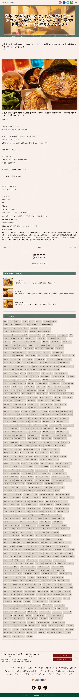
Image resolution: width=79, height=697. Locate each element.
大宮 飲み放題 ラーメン (10, 633)
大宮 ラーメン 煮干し (37, 363)
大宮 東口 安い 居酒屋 (25, 456)
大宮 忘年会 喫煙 (9, 435)
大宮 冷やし (61, 626)
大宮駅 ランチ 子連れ (52, 556)
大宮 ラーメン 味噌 (9, 352)
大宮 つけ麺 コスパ (35, 584)
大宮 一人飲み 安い (51, 418)
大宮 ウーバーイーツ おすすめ (24, 532)
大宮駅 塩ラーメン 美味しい (65, 563)
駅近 (71, 335)
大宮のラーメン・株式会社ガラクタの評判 (40, 331)
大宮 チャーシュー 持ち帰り (20, 342)
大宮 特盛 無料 (49, 629)
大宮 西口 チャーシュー (10, 522)
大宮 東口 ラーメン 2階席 (57, 487)
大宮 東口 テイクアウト (10, 456)
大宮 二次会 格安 (49, 428)
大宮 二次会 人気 (36, 432)
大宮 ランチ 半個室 (39, 532)
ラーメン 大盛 (67, 612)
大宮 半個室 (35, 601)
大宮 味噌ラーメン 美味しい (11, 411)
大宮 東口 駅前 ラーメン (67, 556)
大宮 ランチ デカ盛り (37, 511)
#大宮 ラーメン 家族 (39, 264)
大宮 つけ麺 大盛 (55, 356)
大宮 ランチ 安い (48, 508)
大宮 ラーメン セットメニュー (26, 595)
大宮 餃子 (41, 390)
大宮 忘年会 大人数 (20, 439)
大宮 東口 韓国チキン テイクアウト (38, 487)
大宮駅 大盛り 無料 (45, 522)
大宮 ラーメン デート (42, 577)
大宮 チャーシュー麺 (27, 359)
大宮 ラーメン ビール (54, 408)
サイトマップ (68, 674)
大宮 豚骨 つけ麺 (46, 439)
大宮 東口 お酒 (54, 466)
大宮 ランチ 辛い (28, 349)
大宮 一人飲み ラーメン (10, 421)
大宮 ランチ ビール (9, 539)
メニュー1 (31, 321)
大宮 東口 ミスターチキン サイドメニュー (15, 487)
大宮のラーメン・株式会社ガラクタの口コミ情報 (16, 331)
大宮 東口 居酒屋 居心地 (11, 477)
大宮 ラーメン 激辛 (9, 515)
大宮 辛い (66, 598)
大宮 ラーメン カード (23, 570)
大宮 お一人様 (70, 376)
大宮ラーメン (32, 335)
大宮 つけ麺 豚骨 (48, 605)
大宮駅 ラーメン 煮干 (23, 553)
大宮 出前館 (22, 404)
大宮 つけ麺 (18, 449)
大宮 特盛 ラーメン (34, 626)
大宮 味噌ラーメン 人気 (60, 439)
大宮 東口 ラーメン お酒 (46, 494)
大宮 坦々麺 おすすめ (47, 404)
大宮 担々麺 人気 (9, 418)
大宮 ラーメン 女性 (40, 536)
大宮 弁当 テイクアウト (61, 373)
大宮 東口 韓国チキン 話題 (11, 505)
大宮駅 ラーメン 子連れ (24, 556)
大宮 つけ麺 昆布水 (55, 601)
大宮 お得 (28, 615)
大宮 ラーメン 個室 (38, 581)
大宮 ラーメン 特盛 (9, 598)
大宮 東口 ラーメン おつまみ (29, 505)
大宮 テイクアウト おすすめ (58, 525)
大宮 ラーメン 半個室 (45, 560)
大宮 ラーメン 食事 (32, 560)
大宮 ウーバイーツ (51, 359)
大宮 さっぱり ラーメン (27, 394)
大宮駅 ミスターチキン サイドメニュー (54, 518)
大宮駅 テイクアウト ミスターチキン (32, 518)
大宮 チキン (54, 591)
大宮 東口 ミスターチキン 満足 (41, 473)
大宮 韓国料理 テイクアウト (22, 446)
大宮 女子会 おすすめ (49, 421)
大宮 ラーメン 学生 (24, 588)
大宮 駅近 (29, 636)
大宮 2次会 (70, 626)
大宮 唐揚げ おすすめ (10, 415)
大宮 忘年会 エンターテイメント (50, 435)
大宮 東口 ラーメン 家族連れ (12, 498)
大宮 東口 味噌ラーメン (41, 453)
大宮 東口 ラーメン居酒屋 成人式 (31, 498)
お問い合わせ (34, 328)
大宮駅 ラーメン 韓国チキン (53, 515)
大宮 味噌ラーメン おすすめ (38, 408)
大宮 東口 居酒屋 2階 (37, 501)
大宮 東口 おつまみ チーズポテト (28, 460)
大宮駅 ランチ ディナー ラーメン (28, 522)
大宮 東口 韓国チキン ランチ (35, 484)
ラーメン (11, 321)
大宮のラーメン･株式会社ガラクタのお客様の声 (15, 335)
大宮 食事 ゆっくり (52, 532)
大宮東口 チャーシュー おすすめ (50, 449)
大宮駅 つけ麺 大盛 (50, 563)
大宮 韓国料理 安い (37, 446)
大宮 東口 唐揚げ (54, 411)
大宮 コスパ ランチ (9, 570)
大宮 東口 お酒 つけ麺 (10, 460)
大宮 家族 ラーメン (33, 404)
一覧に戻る (39, 247)
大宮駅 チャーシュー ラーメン (55, 345)
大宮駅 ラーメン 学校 (25, 581)
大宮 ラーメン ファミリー (11, 373)
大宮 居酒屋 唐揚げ (66, 411)
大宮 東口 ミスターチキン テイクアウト (56, 501)
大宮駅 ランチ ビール (23, 539)
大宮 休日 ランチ (51, 390)
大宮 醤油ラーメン (31, 633)
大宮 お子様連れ (22, 345)
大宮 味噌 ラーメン (54, 394)
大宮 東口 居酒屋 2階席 (62, 494)
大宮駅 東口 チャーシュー (62, 505)
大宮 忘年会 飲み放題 (49, 432)
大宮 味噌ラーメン (22, 352)
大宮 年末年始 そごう (25, 491)
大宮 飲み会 (22, 577)
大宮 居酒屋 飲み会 (30, 591)
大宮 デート (27, 601)
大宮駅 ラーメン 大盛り (65, 553)
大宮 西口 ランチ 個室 (64, 359)
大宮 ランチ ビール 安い (38, 539)
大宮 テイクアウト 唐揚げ (11, 428)
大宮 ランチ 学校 (65, 529)
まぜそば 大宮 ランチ (10, 363)
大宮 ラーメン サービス (38, 588)
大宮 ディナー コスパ (24, 543)
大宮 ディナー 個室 (9, 626)
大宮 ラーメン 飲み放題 (10, 584)
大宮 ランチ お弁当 (53, 370)
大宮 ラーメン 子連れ (27, 536)
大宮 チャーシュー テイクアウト (54, 615)
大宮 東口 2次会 (54, 453)
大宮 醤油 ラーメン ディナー (53, 550)
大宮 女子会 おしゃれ (63, 421)
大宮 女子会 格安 (36, 421)
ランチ (59, 335)
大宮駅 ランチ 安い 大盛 (62, 508)
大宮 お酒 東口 (66, 595)
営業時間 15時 (19, 356)
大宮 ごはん (44, 601)
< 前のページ (6, 247)
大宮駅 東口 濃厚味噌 (23, 501)
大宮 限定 (61, 380)
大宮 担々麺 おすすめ (60, 404)
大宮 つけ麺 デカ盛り (64, 581)
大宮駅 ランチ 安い (9, 511)
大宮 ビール (35, 376)
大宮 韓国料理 (66, 442)
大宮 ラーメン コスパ (10, 543)
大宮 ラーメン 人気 (24, 376)
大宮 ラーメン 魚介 (17, 387)
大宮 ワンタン (69, 629)
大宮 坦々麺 (21, 508)
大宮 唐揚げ (31, 577)
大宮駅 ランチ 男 (20, 560)
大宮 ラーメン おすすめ (47, 463)
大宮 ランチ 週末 (32, 612)
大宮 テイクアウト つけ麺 (40, 411)
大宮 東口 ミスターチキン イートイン (14, 484)
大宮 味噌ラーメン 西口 (10, 404)
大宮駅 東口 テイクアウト (46, 505)
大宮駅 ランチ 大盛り (23, 511)
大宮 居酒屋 (62, 446)
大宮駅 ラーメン (21, 401)
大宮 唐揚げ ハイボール (38, 415)
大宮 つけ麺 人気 (9, 546)
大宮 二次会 (42, 598)
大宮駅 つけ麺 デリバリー (28, 525)
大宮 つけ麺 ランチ (9, 619)
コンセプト (18, 321)
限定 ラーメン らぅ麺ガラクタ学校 (44, 349)
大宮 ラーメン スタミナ (10, 622)
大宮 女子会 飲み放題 (55, 425)
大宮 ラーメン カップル (57, 577)
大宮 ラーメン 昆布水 (37, 608)
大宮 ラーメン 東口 (66, 588)
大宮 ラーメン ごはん (10, 595)
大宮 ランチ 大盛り (50, 511)
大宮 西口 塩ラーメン (34, 373)
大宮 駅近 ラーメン (35, 342)
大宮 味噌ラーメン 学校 (43, 622)
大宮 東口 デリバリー (41, 470)
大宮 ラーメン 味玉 (21, 380)
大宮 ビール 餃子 (64, 546)
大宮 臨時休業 (8, 601)
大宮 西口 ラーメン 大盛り (50, 498)
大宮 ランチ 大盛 (9, 356)
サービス (25, 321)
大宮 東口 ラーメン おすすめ (31, 574)
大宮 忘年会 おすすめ (63, 432)
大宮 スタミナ (43, 619)
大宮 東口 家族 (37, 442)
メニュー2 (38, 321)
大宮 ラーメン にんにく (56, 619)
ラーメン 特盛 (8, 615)
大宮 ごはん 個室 (59, 605)
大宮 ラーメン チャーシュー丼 (38, 370)
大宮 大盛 (54, 622)
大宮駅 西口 (42, 633)
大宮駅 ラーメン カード (37, 570)
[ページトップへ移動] (76, 658)
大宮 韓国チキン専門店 (51, 446)
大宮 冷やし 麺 (21, 383)
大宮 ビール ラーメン (22, 397)
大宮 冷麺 (7, 387)
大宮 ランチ (47, 352)
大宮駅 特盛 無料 (57, 522)
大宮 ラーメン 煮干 (68, 550)
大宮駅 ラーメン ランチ (46, 397)
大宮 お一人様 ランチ (68, 356)
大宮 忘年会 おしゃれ (34, 435)
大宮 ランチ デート (9, 370)
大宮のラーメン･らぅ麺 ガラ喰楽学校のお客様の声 (16, 328)
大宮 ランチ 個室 (22, 626)
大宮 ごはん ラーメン (65, 543)
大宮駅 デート (39, 563)
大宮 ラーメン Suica (65, 574)
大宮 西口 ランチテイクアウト (12, 359)
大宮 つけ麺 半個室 (22, 598)
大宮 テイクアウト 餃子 (10, 550)
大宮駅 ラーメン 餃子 (43, 567)
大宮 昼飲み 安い (26, 411)
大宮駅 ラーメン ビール (10, 577)
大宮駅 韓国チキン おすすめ (41, 480)
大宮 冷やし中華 (8, 612)
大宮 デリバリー (61, 338)
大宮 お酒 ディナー (24, 550)
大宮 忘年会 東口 (21, 435)
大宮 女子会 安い (68, 425)
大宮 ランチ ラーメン (52, 529)
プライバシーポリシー (44, 328)
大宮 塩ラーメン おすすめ (42, 477)
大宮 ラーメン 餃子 (23, 363)
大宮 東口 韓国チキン (10, 470)
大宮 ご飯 (15, 629)
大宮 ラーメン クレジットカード (12, 574)
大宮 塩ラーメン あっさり (23, 529)
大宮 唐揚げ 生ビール (53, 415)
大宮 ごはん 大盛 (63, 608)
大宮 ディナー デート (10, 605)
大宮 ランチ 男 (8, 560)
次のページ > (72, 247)
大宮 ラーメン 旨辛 (63, 511)
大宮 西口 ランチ (55, 342)
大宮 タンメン (59, 629)
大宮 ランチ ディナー (41, 383)
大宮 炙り (30, 383)
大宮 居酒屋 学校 (51, 581)
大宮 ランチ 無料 (54, 383)
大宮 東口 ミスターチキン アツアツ (49, 460)
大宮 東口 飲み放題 (53, 491)
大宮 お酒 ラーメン (43, 591)
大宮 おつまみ (31, 401)
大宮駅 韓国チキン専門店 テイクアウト (61, 480)
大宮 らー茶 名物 (30, 356)
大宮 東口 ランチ (26, 473)
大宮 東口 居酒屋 (9, 397)
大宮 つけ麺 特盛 (19, 615)
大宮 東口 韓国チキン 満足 (11, 473)
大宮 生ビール (52, 626)
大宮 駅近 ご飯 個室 (52, 366)
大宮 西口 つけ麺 (39, 359)
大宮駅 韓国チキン (9, 480)
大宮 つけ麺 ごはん (32, 619)
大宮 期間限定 (51, 338)
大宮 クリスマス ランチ (10, 466)
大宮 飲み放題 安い (9, 401)
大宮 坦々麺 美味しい (23, 408)
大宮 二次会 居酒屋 (9, 432)
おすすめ (65, 335)
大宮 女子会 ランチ (23, 425)
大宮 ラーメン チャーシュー (37, 546)
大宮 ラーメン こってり (35, 352)
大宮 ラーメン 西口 (9, 591)
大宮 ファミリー (8, 449)
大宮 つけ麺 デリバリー (10, 376)
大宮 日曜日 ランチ (47, 373)
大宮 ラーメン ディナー (10, 563)
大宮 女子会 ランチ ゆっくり (39, 425)
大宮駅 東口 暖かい (9, 501)
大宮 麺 (44, 626)
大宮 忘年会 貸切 (66, 435)
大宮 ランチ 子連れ (38, 556)
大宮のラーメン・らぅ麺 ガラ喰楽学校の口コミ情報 (16, 325)
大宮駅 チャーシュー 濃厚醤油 (37, 345)
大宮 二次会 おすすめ (23, 432)
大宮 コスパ (33, 598)
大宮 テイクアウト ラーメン (11, 394)
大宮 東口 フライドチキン (41, 456)
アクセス (54, 321)
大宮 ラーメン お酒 (66, 415)
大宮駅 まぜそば (45, 376)
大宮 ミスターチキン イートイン (12, 494)
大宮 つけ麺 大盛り (35, 605)
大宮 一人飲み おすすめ (22, 418)
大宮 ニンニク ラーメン (10, 588)
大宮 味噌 (45, 342)
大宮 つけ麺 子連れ (37, 543)
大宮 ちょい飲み (41, 387)
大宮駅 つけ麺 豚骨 (9, 338)
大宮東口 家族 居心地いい (11, 453)
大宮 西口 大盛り (65, 363)
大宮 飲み (62, 622)
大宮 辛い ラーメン (9, 366)
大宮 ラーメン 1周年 (65, 584)
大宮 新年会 (31, 622)
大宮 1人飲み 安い (65, 536)
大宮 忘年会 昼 (8, 439)
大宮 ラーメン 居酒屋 (57, 567)
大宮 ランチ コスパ (58, 352)
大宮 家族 (33, 390)
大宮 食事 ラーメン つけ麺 (11, 536)
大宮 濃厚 (40, 401)
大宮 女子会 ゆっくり (10, 425)
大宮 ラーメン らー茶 (38, 529)
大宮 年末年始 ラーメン (10, 491)
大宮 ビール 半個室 (37, 550)
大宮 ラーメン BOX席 (65, 633)
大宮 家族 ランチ (29, 387)
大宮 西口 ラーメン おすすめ (50, 574)
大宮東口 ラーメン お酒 (26, 453)
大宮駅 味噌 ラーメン (26, 629)
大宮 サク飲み (51, 387)
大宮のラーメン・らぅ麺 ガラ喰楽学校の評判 (42, 325)
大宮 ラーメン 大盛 (43, 356)
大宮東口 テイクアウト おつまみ (29, 463)
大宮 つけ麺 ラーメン (19, 636)
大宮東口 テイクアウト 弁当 (11, 463)
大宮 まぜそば (41, 338)
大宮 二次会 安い (37, 428)
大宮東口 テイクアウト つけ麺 (32, 449)
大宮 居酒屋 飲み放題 (53, 588)
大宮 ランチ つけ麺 (9, 383)
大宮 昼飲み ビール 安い (50, 380)
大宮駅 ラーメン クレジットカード (55, 570)
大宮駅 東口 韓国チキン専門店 (24, 480)
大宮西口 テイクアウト (10, 345)
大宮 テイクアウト (30, 338)
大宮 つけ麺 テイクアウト (24, 366)
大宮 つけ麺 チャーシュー (54, 598)
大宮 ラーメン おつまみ (10, 581)
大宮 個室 (19, 591)
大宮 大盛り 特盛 (9, 529)
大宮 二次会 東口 (25, 428)
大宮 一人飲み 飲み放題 (37, 418)
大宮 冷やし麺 (62, 390)
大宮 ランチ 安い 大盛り (34, 508)
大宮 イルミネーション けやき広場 (60, 477)
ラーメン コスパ (57, 612)
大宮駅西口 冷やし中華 (67, 383)
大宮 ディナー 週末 (45, 612)
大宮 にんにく (21, 619)
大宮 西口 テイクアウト (66, 366)
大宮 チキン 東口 (41, 595)
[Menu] (76, 2)
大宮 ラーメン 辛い (22, 515)
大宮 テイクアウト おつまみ (52, 401)
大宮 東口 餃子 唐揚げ (26, 477)
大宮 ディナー (17, 601)
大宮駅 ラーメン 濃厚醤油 (37, 515)
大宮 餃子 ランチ (52, 546)
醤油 (39, 335)
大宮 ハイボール (23, 584)
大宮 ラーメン (59, 349)
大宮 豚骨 (22, 633)
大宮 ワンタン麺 (38, 629)
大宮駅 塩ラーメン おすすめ (27, 567)
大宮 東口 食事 (65, 466)
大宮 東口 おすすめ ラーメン (58, 456)
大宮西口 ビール (51, 335)
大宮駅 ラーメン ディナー (26, 563)
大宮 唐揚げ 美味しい (24, 415)
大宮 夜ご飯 (7, 629)
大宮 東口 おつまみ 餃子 (56, 470)
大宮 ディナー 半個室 (51, 543)
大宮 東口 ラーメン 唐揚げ (25, 470)
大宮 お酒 (57, 397)
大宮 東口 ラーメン (67, 394)
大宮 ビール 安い (67, 397)
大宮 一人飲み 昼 (24, 421)
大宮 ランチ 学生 (9, 608)
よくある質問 (46, 321)
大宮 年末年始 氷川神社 (39, 491)
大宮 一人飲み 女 (64, 418)
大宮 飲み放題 (33, 397)
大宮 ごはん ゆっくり (22, 546)
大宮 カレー (7, 636)
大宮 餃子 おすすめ (38, 366)
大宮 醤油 (23, 373)
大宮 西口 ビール (52, 633)
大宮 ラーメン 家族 (9, 408)
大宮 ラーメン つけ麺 (63, 387)
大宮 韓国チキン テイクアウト (52, 442)
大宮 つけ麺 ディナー (54, 595)
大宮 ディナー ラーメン (22, 608)
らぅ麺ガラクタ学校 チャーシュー (12, 349)
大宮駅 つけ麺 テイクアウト (11, 525)
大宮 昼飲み (7, 342)
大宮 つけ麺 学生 (23, 605)
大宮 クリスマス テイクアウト (64, 463)
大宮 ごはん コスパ (50, 608)
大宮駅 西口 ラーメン (10, 508)
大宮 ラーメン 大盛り (10, 556)
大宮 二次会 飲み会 (61, 428)
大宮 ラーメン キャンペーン (50, 584)
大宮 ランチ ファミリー (51, 363)
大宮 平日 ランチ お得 (58, 376)
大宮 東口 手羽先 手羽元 (30, 494)
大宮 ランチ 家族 (9, 532)
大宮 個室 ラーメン (38, 615)
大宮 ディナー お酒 (20, 612)
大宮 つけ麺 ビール (64, 591)
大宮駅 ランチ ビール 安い (54, 539)
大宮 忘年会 (22, 622)
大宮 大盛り (20, 338)
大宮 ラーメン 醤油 (25, 442)
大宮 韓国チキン (8, 446)
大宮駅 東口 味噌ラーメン (67, 498)
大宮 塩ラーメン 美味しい (11, 567)
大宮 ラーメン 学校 (23, 390)
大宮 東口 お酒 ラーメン (59, 473)
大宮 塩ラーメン (66, 342)
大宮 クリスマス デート (25, 466)
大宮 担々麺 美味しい (34, 439)
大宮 (5, 321)
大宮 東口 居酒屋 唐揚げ (11, 442)
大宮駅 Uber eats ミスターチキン (12, 518)
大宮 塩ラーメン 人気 (10, 390)
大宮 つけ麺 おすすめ (43, 525)
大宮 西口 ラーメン (22, 370)
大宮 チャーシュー (9, 380)
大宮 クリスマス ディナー (41, 466)
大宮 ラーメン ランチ (59, 560)
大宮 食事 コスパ (53, 536)
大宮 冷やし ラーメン (35, 380)
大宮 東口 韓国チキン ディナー (53, 484)
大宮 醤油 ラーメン (41, 394)
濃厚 (43, 335)
